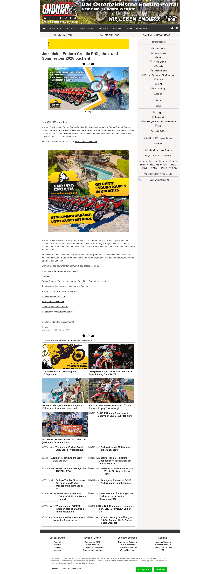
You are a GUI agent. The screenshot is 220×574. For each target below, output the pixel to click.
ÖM (101, 35)
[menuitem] (44, 28)
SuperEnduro (149, 35)
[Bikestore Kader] (158, 71)
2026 (92, 542)
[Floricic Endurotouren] (158, 62)
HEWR (167, 35)
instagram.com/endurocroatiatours (57, 312)
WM (111, 35)
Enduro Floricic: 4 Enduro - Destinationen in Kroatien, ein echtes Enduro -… (115, 461)
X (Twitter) (57, 545)
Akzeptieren (144, 569)
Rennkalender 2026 (63, 35)
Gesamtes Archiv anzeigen (92, 550)
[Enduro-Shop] (158, 88)
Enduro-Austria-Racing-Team (92, 547)
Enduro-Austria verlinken (128, 547)
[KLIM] (158, 84)
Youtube (57, 547)
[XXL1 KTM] (158, 100)
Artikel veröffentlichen (128, 545)
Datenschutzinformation (162, 545)
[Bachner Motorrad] (158, 48)
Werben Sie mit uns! (127, 550)
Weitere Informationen (61, 568)
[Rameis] (158, 66)
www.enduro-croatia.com (86, 142)
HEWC (159, 35)
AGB (162, 550)
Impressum (76, 568)
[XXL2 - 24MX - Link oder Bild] (158, 138)
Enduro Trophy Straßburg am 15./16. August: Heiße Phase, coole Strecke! (117, 520)
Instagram (57, 550)
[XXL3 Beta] (158, 150)
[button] (83, 64)
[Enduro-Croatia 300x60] (158, 53)
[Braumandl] (158, 117)
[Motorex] (158, 79)
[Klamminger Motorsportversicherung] (158, 121)
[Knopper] (158, 112)
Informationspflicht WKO (163, 547)
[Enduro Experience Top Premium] (158, 75)
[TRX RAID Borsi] (158, 126)
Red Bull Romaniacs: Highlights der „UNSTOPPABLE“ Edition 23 (116, 509)
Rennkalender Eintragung (127, 542)
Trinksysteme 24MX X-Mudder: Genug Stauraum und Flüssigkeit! (70, 509)
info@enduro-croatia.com (53, 296)
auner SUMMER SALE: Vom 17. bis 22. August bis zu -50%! (119, 471)
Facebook (57, 542)
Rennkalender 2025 (92, 545)
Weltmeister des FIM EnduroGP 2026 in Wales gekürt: (72, 496)
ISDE (116, 35)
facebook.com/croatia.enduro (55, 307)
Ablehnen (160, 569)
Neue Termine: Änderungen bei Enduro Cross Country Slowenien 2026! (116, 496)
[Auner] (158, 57)
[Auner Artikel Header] (88, 44)
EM (106, 35)
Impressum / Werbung (162, 542)
